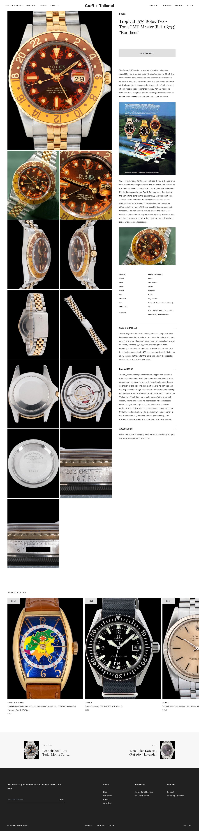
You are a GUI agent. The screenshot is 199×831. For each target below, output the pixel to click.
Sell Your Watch (142, 795)
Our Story (107, 795)
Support (171, 784)
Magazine (31, 6)
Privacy (25, 825)
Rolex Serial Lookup (144, 791)
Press (106, 799)
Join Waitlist (147, 53)
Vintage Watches (14, 6)
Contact (170, 791)
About (106, 784)
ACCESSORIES (126, 428)
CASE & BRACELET (128, 327)
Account (179, 6)
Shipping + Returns (175, 795)
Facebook (101, 825)
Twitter (111, 825)
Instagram (89, 825)
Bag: (190, 6)
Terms (18, 825)
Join (62, 799)
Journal (167, 6)
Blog (105, 791)
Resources (140, 784)
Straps (43, 6)
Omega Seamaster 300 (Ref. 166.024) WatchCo (104, 706)
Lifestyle (55, 6)
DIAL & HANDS (126, 369)
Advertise (107, 803)
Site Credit (187, 825)
